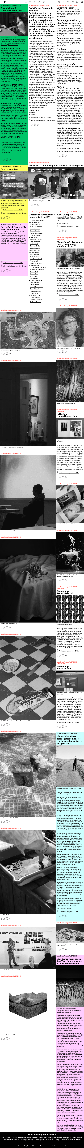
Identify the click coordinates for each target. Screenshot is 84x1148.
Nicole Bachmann (36, 227)
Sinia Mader (61, 1010)
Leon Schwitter (35, 282)
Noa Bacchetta (35, 224)
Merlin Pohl (34, 272)
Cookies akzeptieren (24, 1146)
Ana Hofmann (34, 252)
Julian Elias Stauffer (36, 287)
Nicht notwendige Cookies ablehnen (51, 1146)
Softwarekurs (61, 588)
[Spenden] (35, 2)
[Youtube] (73, 2)
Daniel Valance (35, 297)
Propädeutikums (13, 45)
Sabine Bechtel (35, 231)
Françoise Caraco (35, 239)
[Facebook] (59, 2)
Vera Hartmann (35, 248)
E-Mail (18, 118)
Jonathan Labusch (36, 259)
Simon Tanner (34, 293)
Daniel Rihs (34, 274)
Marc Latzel (34, 261)
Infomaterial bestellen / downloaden (43, 120)
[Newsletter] (39, 2)
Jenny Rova (34, 278)
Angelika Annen (35, 222)
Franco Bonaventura (36, 233)
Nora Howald (34, 254)
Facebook (32, 114)
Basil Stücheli (34, 289)
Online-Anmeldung (18, 50)
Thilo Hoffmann (35, 250)
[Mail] (30, 2)
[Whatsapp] (10, 159)
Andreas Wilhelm (35, 302)
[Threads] (63, 2)
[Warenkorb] (82, 2)
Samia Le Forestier (36, 263)
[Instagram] (68, 2)
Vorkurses (4, 45)
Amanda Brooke (35, 235)
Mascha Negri (61, 792)
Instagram (32, 113)
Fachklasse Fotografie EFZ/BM (41, 117)
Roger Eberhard (35, 242)
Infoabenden (13, 109)
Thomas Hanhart (35, 246)
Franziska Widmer (36, 300)
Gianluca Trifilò (35, 295)
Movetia (73, 59)
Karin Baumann (35, 229)
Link (10, 133)
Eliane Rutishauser (36, 280)
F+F (3, 2)
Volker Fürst (34, 244)
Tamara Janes (34, 257)
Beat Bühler (34, 237)
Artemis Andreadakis (37, 220)
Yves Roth (33, 276)
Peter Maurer (34, 265)
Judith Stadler (34, 285)
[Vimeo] (77, 2)
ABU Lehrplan (63, 223)
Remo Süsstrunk (35, 291)
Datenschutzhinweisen (34, 1139)
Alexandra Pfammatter (37, 270)
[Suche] (44, 2)
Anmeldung (6, 152)
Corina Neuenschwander (38, 267)
